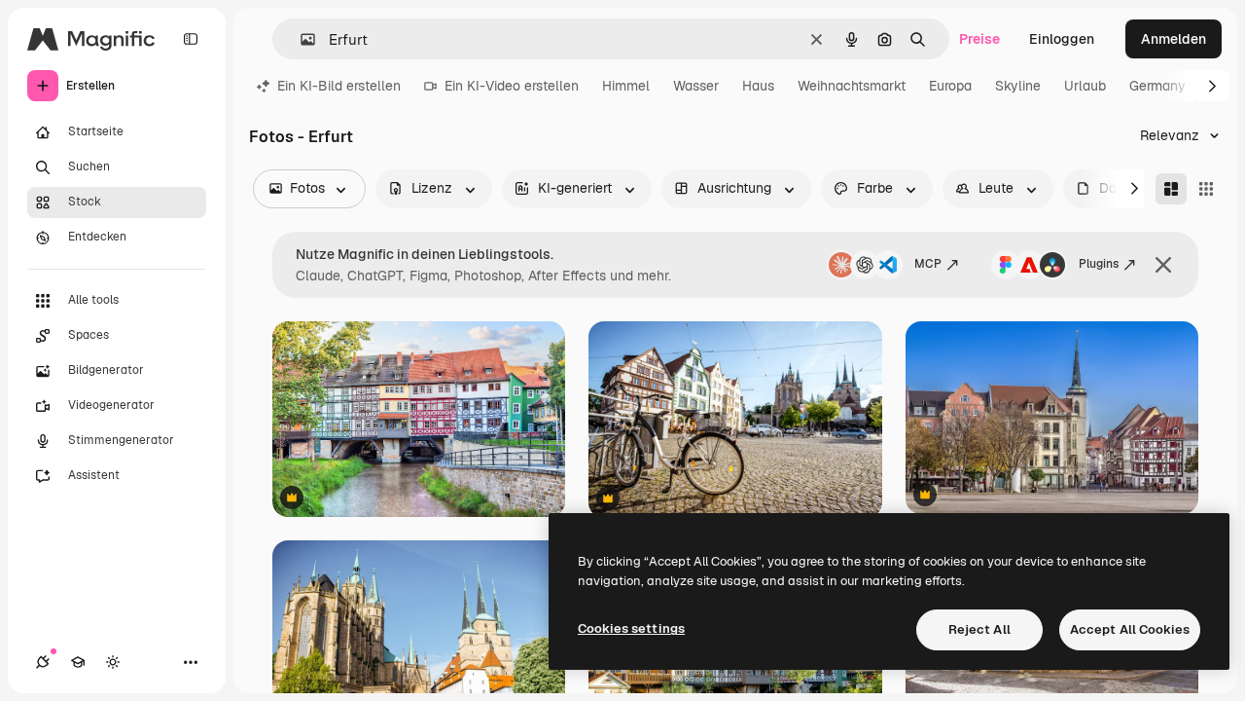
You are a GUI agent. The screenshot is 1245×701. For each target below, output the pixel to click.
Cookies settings (631, 628)
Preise (979, 39)
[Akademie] (77, 662)
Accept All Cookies (1130, 629)
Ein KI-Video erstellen (512, 85)
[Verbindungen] (42, 662)
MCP (928, 264)
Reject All (979, 629)
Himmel (626, 85)
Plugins (1099, 264)
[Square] (1206, 188)
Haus (758, 85)
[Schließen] (1163, 265)
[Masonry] (1171, 188)
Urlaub (1085, 85)
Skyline (1018, 85)
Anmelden (1173, 39)
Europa (950, 85)
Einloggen (1061, 39)
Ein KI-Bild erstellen (339, 85)
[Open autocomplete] (300, 39)
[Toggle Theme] (112, 662)
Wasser (696, 85)
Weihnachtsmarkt (852, 85)
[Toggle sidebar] (190, 39)
